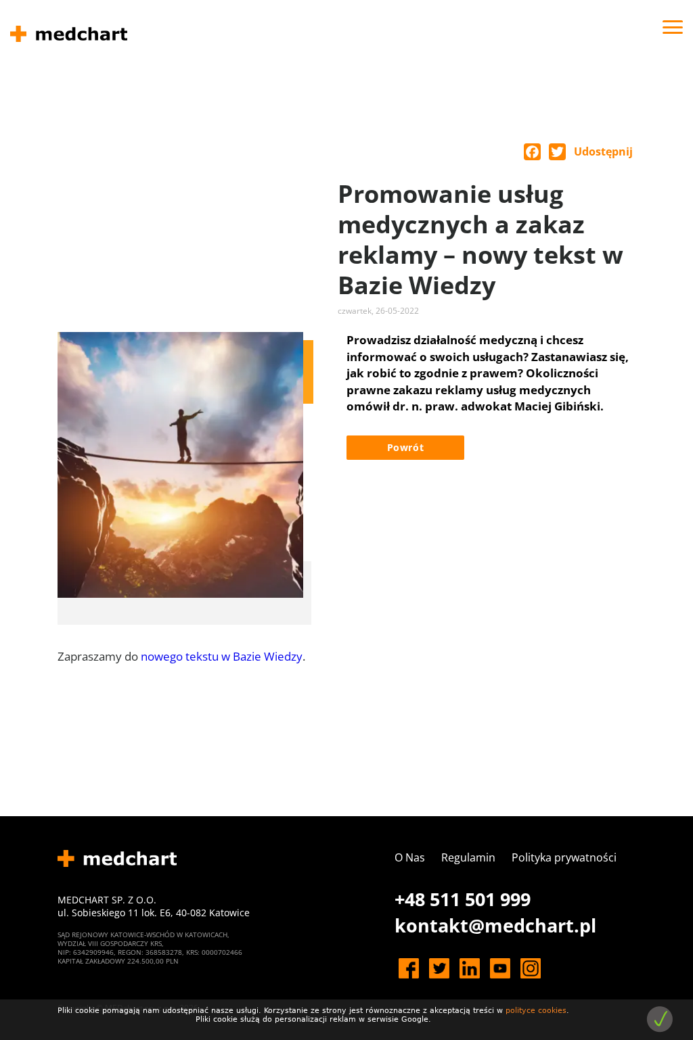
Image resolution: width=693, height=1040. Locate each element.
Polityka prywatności (564, 857)
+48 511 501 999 (463, 899)
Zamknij (659, 1019)
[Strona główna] (68, 34)
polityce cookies (536, 1010)
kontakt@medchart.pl (495, 925)
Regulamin (468, 857)
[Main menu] (673, 27)
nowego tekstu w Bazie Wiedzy (222, 656)
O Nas (410, 857)
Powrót (405, 447)
